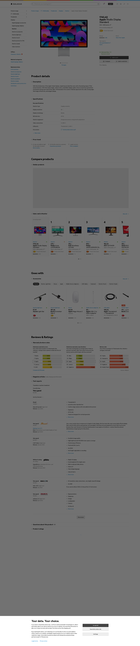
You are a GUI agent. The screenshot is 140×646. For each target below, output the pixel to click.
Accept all (95, 625)
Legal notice (35, 641)
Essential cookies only (95, 629)
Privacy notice (43, 641)
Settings (95, 634)
